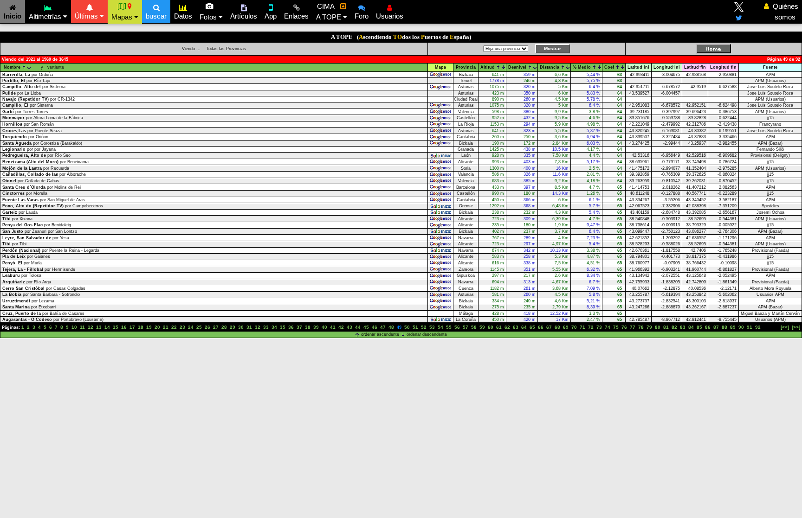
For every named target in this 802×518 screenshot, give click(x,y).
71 (582, 327)
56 (457, 327)
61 (499, 327)
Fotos (209, 17)
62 (507, 327)
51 (415, 327)
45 (366, 327)
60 (490, 327)
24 (191, 327)
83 (683, 327)
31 (249, 327)
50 (407, 327)
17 (132, 327)
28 (224, 327)
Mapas (122, 17)
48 (391, 327)
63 (515, 327)
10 (74, 327)
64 (524, 327)
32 (257, 327)
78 (641, 327)
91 (749, 327)
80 (657, 327)
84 (691, 327)
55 (449, 327)
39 (316, 327)
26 (207, 327)
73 (599, 327)
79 (649, 327)
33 (266, 327)
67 (549, 327)
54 (440, 327)
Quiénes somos (783, 11)
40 (324, 327)
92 (758, 327)
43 (349, 327)
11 (82, 327)
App (271, 16)
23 (182, 327)
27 (216, 327)
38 (307, 327)
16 (124, 327)
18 (140, 327)
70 (574, 327)
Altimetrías (46, 16)
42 (341, 327)
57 (465, 327)
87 (716, 327)
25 (199, 327)
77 (632, 327)
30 (241, 327)
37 (299, 327)
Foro (362, 16)
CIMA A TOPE (329, 11)
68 (557, 327)
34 (274, 327)
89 (733, 327)
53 (432, 327)
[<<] (785, 327)
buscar (156, 16)
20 (157, 327)
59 (482, 327)
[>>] (796, 327)
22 (174, 327)
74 (607, 327)
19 (149, 327)
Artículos (243, 16)
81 (666, 327)
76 (624, 327)
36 (291, 327)
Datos (183, 16)
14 (107, 327)
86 (708, 327)
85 (699, 327)
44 (358, 327)
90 (741, 327)
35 (282, 327)
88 (724, 327)
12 (90, 327)
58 (474, 327)
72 (591, 327)
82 (674, 327)
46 (374, 327)
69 (566, 327)
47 (383, 327)
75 (616, 327)
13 (99, 327)
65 (532, 327)
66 (540, 327)
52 (424, 327)
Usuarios (389, 16)
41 (333, 327)
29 (232, 327)
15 (115, 327)
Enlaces (296, 16)
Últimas (87, 16)
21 (165, 327)
